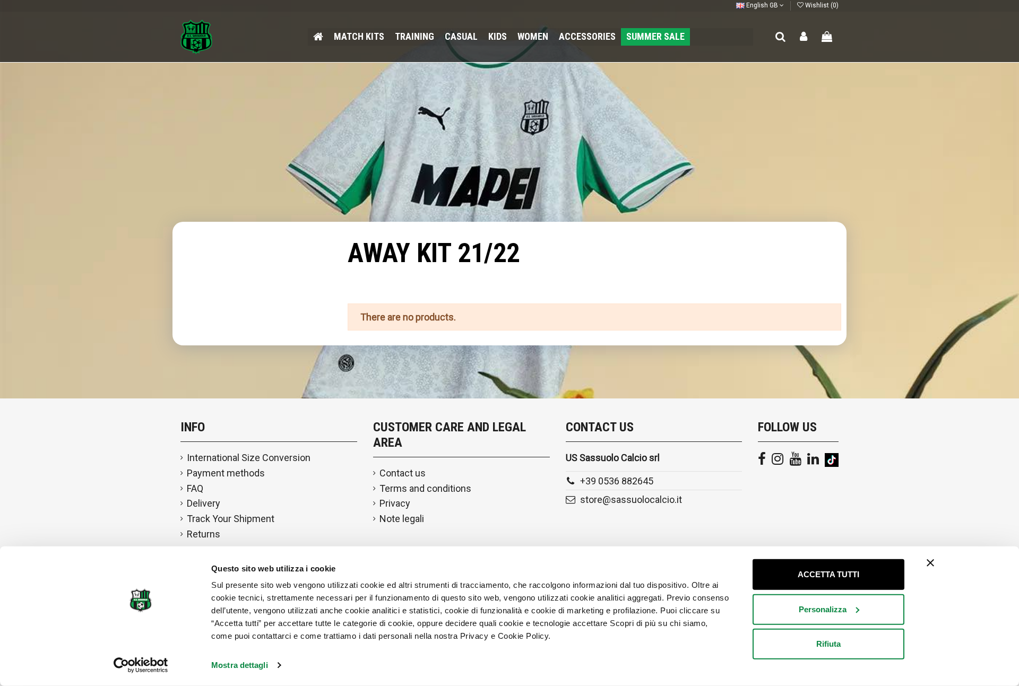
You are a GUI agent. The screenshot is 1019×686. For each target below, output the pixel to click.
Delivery (203, 503)
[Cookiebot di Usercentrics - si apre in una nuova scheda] (140, 665)
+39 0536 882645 (616, 481)
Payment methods (226, 473)
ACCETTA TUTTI (828, 574)
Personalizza (823, 608)
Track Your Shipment (230, 518)
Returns (203, 534)
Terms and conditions (425, 488)
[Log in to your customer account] (804, 37)
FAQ (195, 488)
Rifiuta (828, 643)
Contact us (402, 473)
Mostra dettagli (239, 665)
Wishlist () (821, 5)
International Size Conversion (248, 457)
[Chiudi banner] (930, 563)
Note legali (401, 518)
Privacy (394, 503)
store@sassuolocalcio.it (631, 499)
